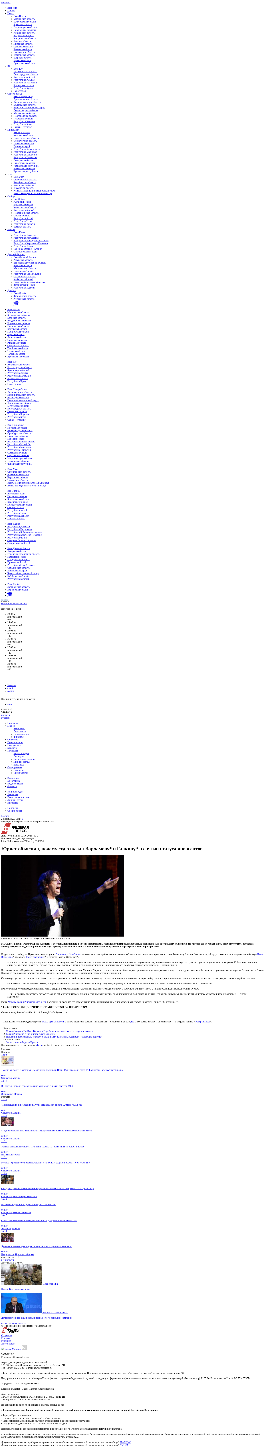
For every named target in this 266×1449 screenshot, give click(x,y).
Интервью (19, 764)
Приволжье (13, 129)
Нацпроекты (14, 745)
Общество (12, 739)
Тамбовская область (24, 55)
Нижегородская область (26, 138)
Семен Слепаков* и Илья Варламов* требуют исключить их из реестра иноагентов (49, 1031)
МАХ (45, 1021)
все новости (7, 1260)
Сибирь (11, 196)
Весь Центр (20, 16)
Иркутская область (23, 204)
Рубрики (5, 717)
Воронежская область (25, 30)
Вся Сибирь (20, 199)
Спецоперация (50, 1283)
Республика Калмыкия (25, 82)
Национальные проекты (55, 1312)
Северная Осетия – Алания (28, 249)
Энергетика (20, 731)
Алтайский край (22, 201)
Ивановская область (24, 32)
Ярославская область (24, 63)
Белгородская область (25, 21)
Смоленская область (24, 52)
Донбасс (11, 290)
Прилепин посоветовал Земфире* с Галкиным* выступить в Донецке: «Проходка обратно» (54, 1036)
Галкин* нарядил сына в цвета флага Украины (30, 1034)
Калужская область (24, 35)
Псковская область (23, 118)
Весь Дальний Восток (25, 257)
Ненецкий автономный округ (29, 107)
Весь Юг (18, 68)
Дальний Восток (16, 254)
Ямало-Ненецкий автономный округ (33, 193)
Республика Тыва (23, 221)
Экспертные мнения (24, 759)
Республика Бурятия (24, 287)
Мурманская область (24, 113)
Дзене (39, 1045)
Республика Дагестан (25, 235)
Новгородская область (25, 116)
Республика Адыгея (24, 80)
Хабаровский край (23, 279)
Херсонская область (24, 298)
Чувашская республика (26, 171)
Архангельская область (26, 99)
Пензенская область (24, 143)
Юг (9, 66)
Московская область (24, 19)
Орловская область (23, 46)
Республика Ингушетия (26, 237)
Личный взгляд (22, 761)
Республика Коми (23, 124)
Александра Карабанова (68, 954)
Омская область (22, 215)
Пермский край (22, 146)
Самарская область (23, 160)
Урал (9, 174)
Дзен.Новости (56, 1021)
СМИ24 (124, 1445)
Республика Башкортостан (27, 149)
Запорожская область (25, 296)
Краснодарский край (24, 77)
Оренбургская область (25, 140)
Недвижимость (21, 734)
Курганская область (24, 185)
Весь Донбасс (21, 293)
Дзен (132, 1021)
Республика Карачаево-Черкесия (31, 243)
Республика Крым (23, 88)
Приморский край (23, 271)
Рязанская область (23, 49)
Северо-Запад (14, 93)
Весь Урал (19, 176)
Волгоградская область (26, 74)
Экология (12, 748)
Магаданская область (25, 268)
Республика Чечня (23, 246)
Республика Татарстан (25, 157)
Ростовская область (24, 85)
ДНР (16, 304)
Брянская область (23, 24)
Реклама (11, 685)
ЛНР (16, 301)
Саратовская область (24, 163)
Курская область (22, 41)
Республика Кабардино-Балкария (31, 240)
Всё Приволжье (22, 132)
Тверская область (23, 57)
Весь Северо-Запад (23, 96)
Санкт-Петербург (23, 127)
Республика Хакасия (24, 224)
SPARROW (125, 1442)
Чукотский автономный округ (29, 282)
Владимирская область (25, 27)
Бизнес (11, 725)
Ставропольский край (25, 251)
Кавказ (11, 229)
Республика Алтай (23, 218)
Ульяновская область (24, 168)
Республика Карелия (24, 121)
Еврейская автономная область (30, 262)
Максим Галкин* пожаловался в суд (27, 1002)
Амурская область (23, 260)
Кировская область (23, 135)
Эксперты (12, 750)
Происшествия (15, 742)
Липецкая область (23, 43)
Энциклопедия (21, 753)
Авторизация (8, 1343)
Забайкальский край (24, 285)
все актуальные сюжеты (13, 1323)
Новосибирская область (26, 213)
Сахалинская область (25, 276)
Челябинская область (25, 182)
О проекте (6, 1335)
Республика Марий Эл (25, 152)
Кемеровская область (25, 207)
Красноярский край (24, 210)
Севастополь (20, 91)
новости (5, 715)
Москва (11, 10)
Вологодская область (25, 104)
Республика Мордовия (25, 154)
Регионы (5, 2)
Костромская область (25, 38)
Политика (12, 723)
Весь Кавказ (20, 232)
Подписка (19, 770)
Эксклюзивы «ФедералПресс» (22, 1042)
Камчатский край (23, 265)
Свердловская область (25, 179)
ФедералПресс (202, 1021)
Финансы (19, 737)
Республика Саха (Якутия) (27, 273)
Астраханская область (25, 71)
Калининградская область (27, 102)
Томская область (22, 226)
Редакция (6, 1341)
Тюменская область (24, 188)
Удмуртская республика (26, 165)
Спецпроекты (14, 767)
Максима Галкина (35, 957)
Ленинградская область (26, 110)
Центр (10, 13)
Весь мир (12, 7)
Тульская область (22, 60)
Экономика (19, 728)
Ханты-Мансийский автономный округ (34, 190)
